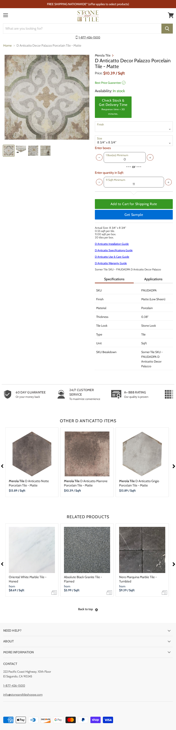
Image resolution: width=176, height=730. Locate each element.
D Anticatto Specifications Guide (114, 250)
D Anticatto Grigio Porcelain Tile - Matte (139, 483)
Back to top (85, 609)
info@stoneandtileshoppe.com (22, 694)
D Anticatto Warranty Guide (111, 263)
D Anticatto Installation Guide (112, 243)
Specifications (114, 279)
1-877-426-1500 (89, 37)
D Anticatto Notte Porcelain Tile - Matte (29, 483)
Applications (153, 279)
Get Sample (133, 215)
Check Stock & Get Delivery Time (113, 106)
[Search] (167, 29)
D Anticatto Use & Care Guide (112, 256)
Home (7, 45)
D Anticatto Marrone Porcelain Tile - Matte (86, 483)
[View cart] (171, 15)
